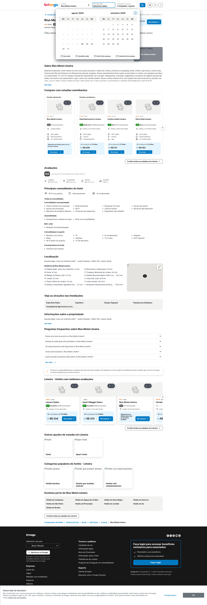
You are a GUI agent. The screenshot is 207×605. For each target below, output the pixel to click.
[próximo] (135, 13)
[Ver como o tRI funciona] (84, 174)
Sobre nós (30, 570)
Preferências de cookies (87, 559)
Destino (63, 4)
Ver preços (152, 22)
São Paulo (94, 522)
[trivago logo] (51, 5)
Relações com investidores (36, 577)
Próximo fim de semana (126, 56)
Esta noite (66, 56)
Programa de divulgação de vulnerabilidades (96, 563)
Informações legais (85, 549)
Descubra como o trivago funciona (92, 575)
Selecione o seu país (34, 541)
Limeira (104, 522)
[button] (148, 39)
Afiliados (29, 584)
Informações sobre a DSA (88, 556)
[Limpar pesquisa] (88, 5)
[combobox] (75, 6)
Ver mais (47, 85)
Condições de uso (85, 545)
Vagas (28, 573)
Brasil (84, 522)
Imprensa (30, 580)
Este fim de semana (104, 56)
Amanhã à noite (83, 56)
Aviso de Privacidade (86, 552)
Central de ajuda (84, 571)
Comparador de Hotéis (53, 522)
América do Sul (72, 522)
